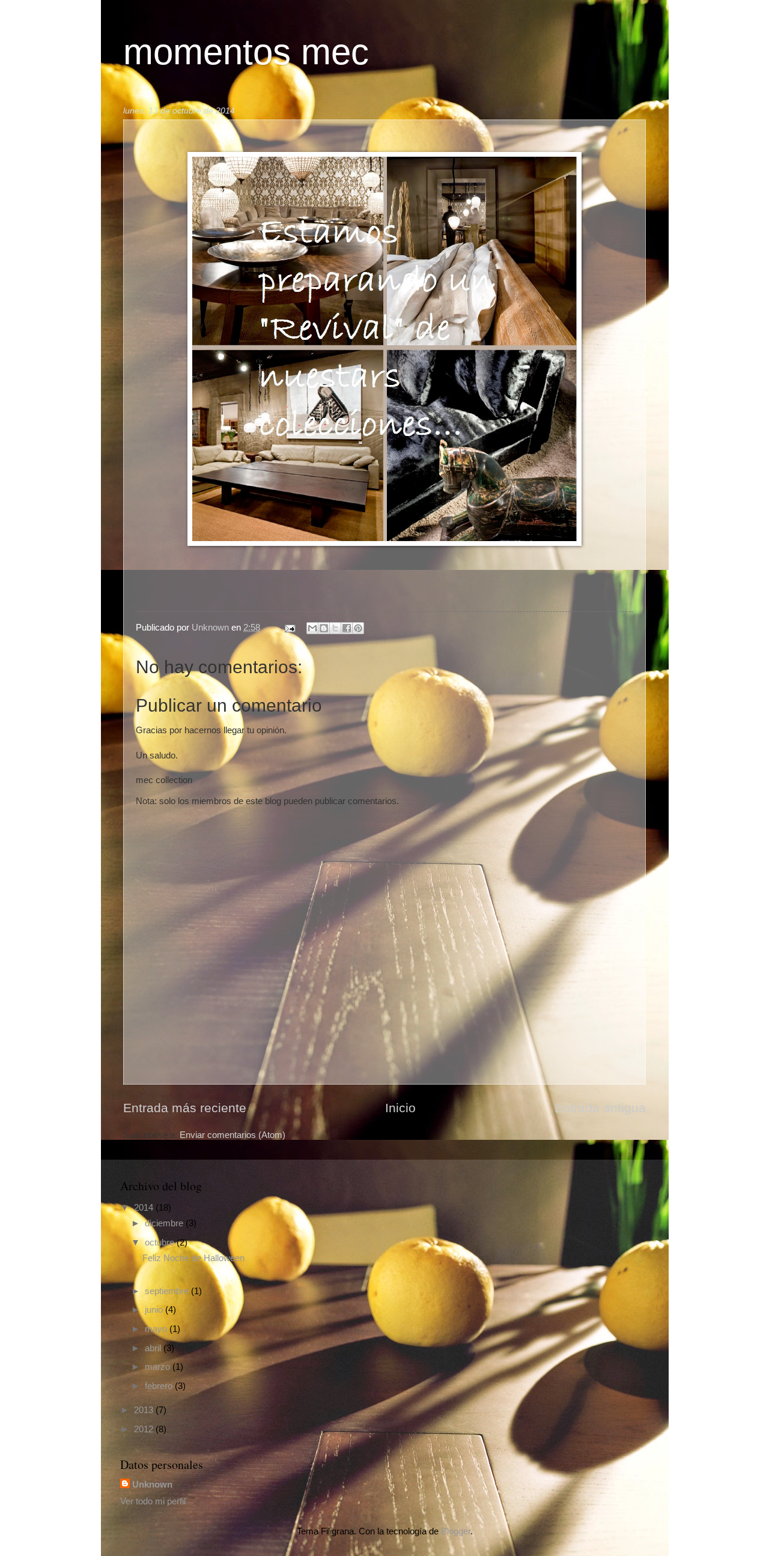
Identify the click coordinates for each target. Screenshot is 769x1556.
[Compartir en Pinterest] (358, 628)
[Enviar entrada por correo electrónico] (288, 627)
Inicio (400, 1108)
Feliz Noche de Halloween (193, 1258)
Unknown (152, 1484)
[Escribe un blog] (324, 628)
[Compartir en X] (335, 628)
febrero (160, 1386)
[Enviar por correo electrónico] (312, 628)
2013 (145, 1410)
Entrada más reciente (184, 1108)
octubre (161, 1242)
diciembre (165, 1223)
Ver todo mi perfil (153, 1501)
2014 (145, 1207)
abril (154, 1348)
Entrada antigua (600, 1108)
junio (155, 1310)
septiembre (168, 1291)
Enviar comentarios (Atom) (232, 1135)
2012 (145, 1429)
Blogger (455, 1531)
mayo (157, 1329)
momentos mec (246, 52)
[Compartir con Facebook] (347, 628)
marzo (158, 1367)
